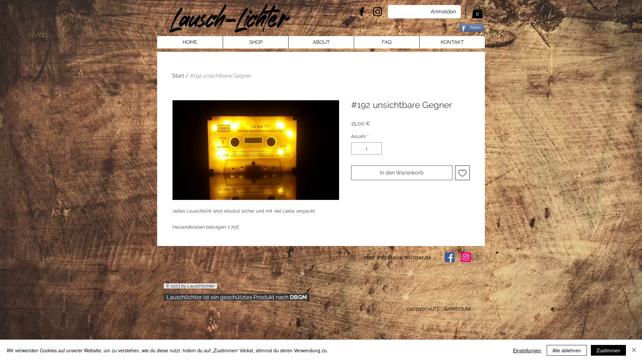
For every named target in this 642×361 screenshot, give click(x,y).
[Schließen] (634, 350)
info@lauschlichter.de (404, 257)
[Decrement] (356, 148)
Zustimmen (608, 350)
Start (178, 76)
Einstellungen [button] (527, 350)
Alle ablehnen (566, 350)
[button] (477, 11)
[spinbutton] (366, 148)
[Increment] (376, 148)
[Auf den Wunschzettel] (462, 172)
